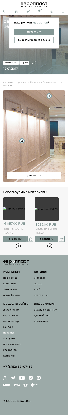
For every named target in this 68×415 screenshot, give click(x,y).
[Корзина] (28, 11)
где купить (10, 350)
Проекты (8, 333)
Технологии (10, 289)
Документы (41, 321)
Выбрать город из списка (34, 40)
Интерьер (40, 278)
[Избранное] (16, 11)
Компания (9, 283)
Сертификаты (11, 295)
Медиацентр (11, 321)
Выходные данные (45, 310)
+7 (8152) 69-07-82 (17, 366)
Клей (37, 289)
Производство (12, 344)
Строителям (10, 315)
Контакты (9, 356)
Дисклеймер (42, 315)
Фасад (38, 283)
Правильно (34, 32)
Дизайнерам (11, 310)
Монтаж (8, 327)
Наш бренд (10, 278)
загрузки (9, 338)
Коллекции (41, 295)
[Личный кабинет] (40, 11)
